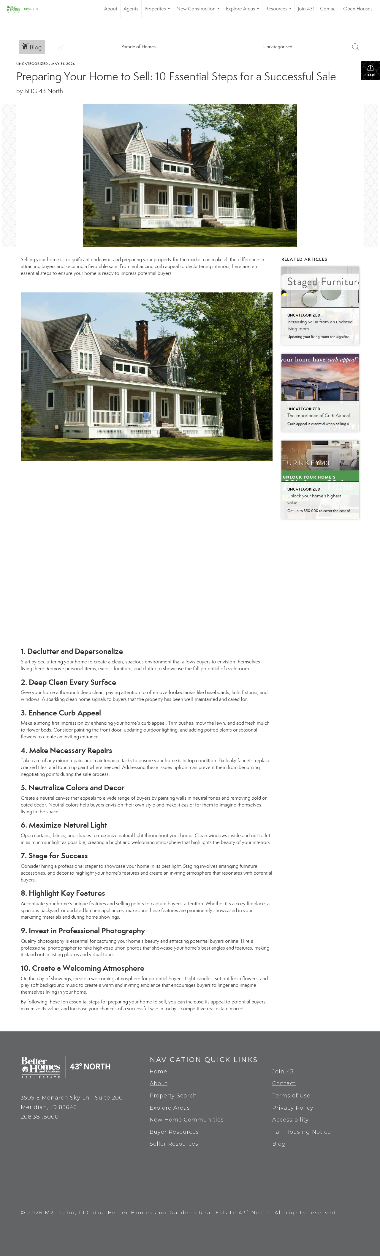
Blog (279, 1144)
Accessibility (290, 1119)
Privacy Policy (293, 1108)
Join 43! (306, 9)
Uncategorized (32, 64)
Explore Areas (244, 12)
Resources (279, 12)
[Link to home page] (26, 9)
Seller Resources (174, 1144)
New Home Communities (187, 1119)
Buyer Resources (174, 1132)
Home (158, 1071)
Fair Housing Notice (301, 1132)
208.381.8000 (40, 1117)
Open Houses (358, 9)
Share (370, 75)
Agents (131, 9)
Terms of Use (291, 1095)
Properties (158, 12)
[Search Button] (356, 47)
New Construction (199, 12)
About (110, 9)
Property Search (173, 1095)
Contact (328, 9)
